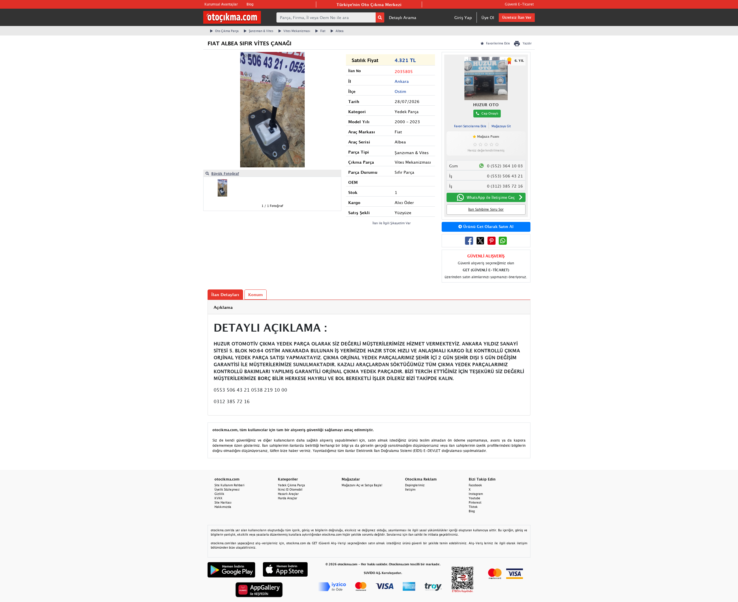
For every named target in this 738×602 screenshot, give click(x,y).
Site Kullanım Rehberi (229, 485)
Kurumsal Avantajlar (221, 4)
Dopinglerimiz (415, 485)
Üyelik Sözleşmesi (227, 489)
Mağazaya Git (501, 126)
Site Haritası (222, 502)
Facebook (475, 485)
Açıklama (223, 307)
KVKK (218, 498)
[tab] (369, 307)
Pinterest (475, 502)
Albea (340, 31)
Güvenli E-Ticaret (519, 4)
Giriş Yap (463, 17)
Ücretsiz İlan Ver (516, 17)
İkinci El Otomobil (290, 489)
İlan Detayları (225, 294)
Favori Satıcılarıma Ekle (470, 126)
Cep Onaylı (489, 113)
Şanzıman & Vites (261, 31)
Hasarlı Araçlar (288, 494)
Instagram (476, 494)
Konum (255, 294)
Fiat (322, 31)
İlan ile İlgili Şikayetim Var (391, 223)
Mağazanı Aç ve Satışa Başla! (362, 485)
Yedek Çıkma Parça (291, 485)
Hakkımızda (222, 506)
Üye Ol (487, 17)
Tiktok (473, 506)
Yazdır (527, 43)
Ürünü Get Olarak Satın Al (487, 226)
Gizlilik (219, 494)
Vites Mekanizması (296, 31)
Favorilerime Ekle (498, 43)
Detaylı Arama (402, 17)
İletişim (410, 489)
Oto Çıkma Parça (227, 31)
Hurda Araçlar (287, 498)
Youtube (474, 498)
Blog (249, 4)
